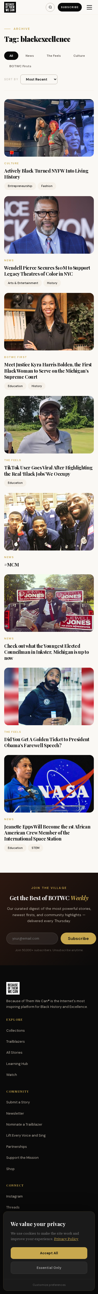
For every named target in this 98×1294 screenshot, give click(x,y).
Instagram (14, 1196)
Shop (10, 1169)
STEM (35, 848)
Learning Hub (17, 1064)
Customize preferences (49, 1285)
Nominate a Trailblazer (24, 1124)
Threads (13, 1207)
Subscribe (70, 7)
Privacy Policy (66, 1239)
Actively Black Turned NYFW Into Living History (46, 174)
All (11, 56)
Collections (15, 1030)
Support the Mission (22, 1157)
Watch (11, 1074)
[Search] (50, 7)
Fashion (47, 186)
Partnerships (16, 1146)
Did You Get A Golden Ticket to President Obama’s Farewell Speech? (46, 742)
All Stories (14, 1052)
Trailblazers (15, 1041)
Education (15, 386)
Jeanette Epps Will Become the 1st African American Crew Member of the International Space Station (47, 833)
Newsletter (15, 1113)
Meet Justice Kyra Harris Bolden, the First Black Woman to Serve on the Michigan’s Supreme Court (48, 370)
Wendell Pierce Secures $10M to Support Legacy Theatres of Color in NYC (47, 271)
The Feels (54, 56)
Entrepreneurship (20, 186)
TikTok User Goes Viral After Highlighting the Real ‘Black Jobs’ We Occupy (48, 470)
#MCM (11, 564)
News (30, 56)
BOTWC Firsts (20, 66)
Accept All (49, 1253)
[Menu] (89, 7)
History (52, 283)
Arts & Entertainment (23, 283)
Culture (79, 56)
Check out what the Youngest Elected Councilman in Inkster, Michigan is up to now (46, 652)
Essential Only (49, 1267)
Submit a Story (18, 1102)
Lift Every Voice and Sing (26, 1135)
